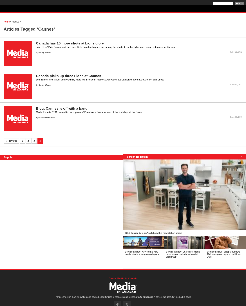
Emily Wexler (45, 52)
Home (7, 22)
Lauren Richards (47, 117)
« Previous (11, 141)
